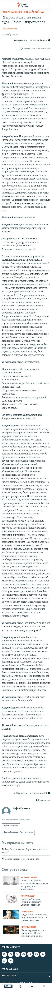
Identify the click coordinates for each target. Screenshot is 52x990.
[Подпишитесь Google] (4, 954)
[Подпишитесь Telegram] (30, 954)
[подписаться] (10, 960)
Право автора (27, 912)
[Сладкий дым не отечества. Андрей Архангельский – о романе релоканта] (11, 914)
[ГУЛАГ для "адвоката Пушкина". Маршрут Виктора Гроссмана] (11, 898)
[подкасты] (20, 986)
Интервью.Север (28, 927)
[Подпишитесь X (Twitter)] (17, 954)
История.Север (28, 896)
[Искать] (44, 986)
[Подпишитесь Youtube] (23, 954)
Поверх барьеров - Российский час (23, 12)
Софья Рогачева (9, 29)
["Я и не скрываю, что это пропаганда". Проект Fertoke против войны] (11, 929)
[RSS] (42, 954)
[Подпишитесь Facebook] (10, 954)
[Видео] (32, 986)
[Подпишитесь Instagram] (36, 954)
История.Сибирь (29, 878)
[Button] (20, 40)
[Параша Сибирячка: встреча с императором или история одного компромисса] (11, 880)
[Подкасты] (4, 960)
